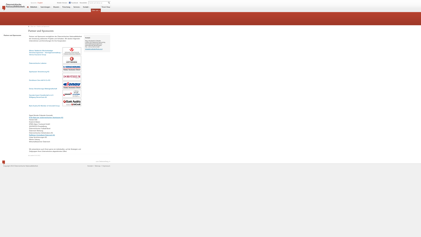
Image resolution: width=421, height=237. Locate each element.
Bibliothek (33, 7)
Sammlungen (45, 7)
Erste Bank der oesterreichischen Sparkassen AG (46, 117)
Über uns (95, 10)
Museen (56, 7)
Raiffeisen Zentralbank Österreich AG (42, 135)
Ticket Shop (106, 7)
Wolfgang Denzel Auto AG (38, 97)
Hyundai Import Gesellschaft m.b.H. (41, 95)
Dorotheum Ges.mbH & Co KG (39, 80)
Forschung (66, 7)
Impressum (106, 166)
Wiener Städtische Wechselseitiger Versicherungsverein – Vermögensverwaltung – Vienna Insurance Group (45, 53)
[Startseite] (28, 7)
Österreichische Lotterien (37, 63)
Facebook (74, 3)
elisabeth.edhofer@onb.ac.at (93, 49)
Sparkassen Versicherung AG (39, 72)
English (40, 3)
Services (76, 7)
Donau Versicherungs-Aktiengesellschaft (43, 89)
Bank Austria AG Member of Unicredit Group (44, 106)
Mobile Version (62, 3)
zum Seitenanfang (102, 161)
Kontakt (85, 7)
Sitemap (97, 166)
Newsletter (83, 3)
